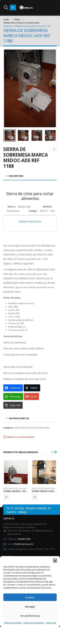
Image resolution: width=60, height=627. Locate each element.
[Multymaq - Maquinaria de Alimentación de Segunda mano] (26, 7)
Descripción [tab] (16, 175)
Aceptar (30, 597)
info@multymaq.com (23, 544)
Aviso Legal (51, 622)
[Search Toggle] (5, 7)
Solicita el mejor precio (30, 221)
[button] (55, 560)
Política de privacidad (33, 622)
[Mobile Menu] (13, 7)
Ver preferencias (30, 615)
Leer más (6, 497)
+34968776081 (24, 539)
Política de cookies (13, 622)
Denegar (30, 606)
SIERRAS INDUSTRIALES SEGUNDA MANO (32, 427)
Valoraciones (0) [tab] (19, 418)
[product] (16, 472)
